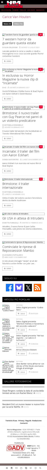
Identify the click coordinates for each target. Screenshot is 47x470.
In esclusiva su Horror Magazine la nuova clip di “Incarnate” (20, 79)
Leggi (9, 61)
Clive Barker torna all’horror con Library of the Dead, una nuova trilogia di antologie (30, 365)
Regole (28, 420)
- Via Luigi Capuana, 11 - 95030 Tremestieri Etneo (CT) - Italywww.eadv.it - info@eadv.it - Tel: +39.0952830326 (25, 451)
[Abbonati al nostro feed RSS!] (37, 287)
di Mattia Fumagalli (10, 223)
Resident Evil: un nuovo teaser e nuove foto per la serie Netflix (23, 405)
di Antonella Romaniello (12, 125)
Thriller (23, 10)
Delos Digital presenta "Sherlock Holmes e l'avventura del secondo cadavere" (30, 323)
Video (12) (18, 24)
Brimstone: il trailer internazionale (15, 185)
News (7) (7, 24)
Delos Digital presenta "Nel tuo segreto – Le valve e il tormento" (30, 337)
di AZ (4, 87)
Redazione (36, 420)
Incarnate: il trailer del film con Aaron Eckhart (20, 153)
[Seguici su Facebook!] (9, 287)
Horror (15, 10)
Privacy (21, 420)
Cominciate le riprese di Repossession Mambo (19, 249)
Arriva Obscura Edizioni (26, 349)
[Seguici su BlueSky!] (19, 287)
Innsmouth (40, 10)
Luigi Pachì (31, 10)
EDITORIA (19, 305)
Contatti (24, 423)
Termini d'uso (11, 420)
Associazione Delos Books (23, 436)
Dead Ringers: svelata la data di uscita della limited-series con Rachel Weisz (23, 392)
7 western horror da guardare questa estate (19, 41)
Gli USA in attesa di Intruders (23, 218)
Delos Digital (6, 10)
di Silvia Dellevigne (10, 47)
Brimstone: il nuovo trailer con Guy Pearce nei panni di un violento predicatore (22, 117)
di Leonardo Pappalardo (12, 255)
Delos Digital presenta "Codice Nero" (29, 308)
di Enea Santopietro (10, 160)
